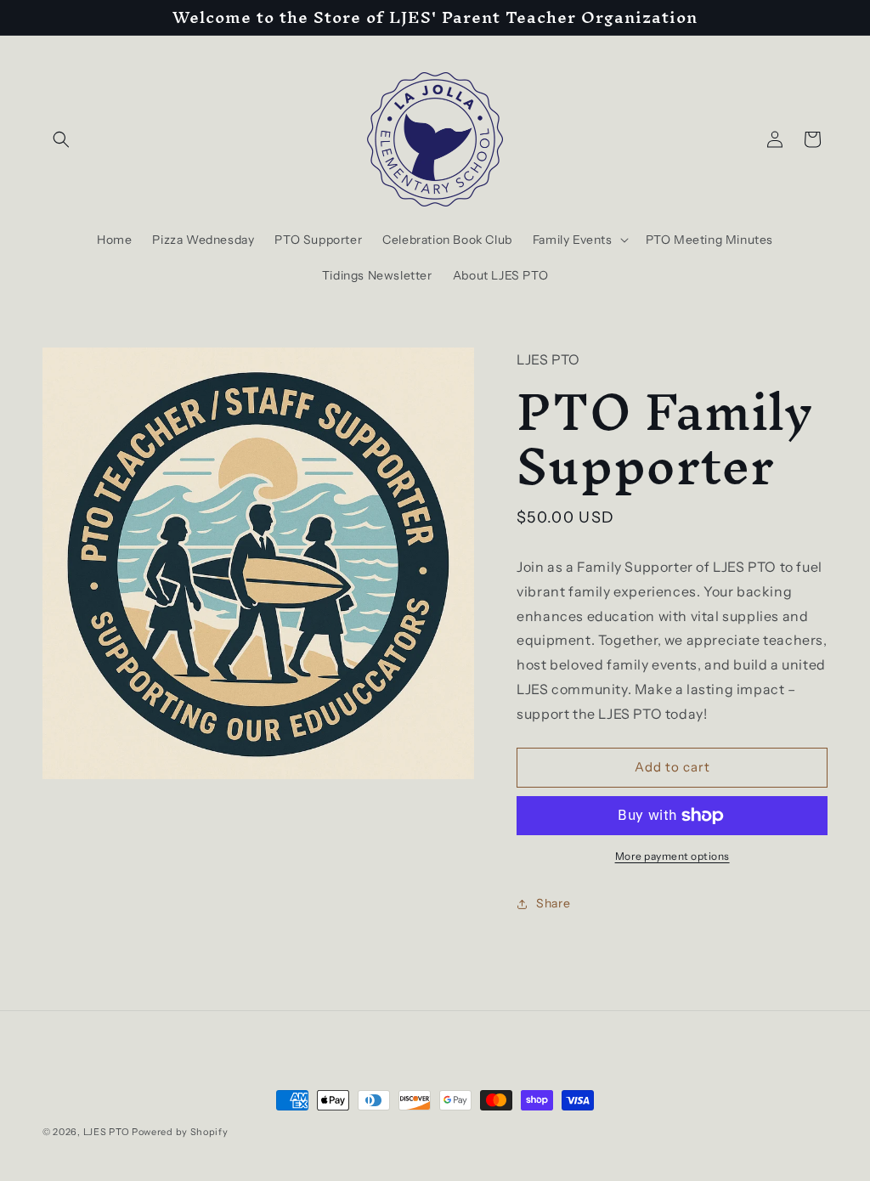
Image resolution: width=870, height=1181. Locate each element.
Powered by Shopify (180, 1132)
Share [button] (553, 903)
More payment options (672, 856)
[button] (61, 139)
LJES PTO (106, 1132)
